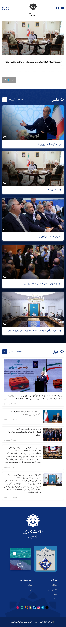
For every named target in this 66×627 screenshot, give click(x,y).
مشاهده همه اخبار (16, 351)
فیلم (30, 589)
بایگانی (54, 585)
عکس (29, 585)
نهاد (55, 598)
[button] (13, 80)
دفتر (55, 594)
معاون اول (52, 589)
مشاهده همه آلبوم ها (17, 99)
